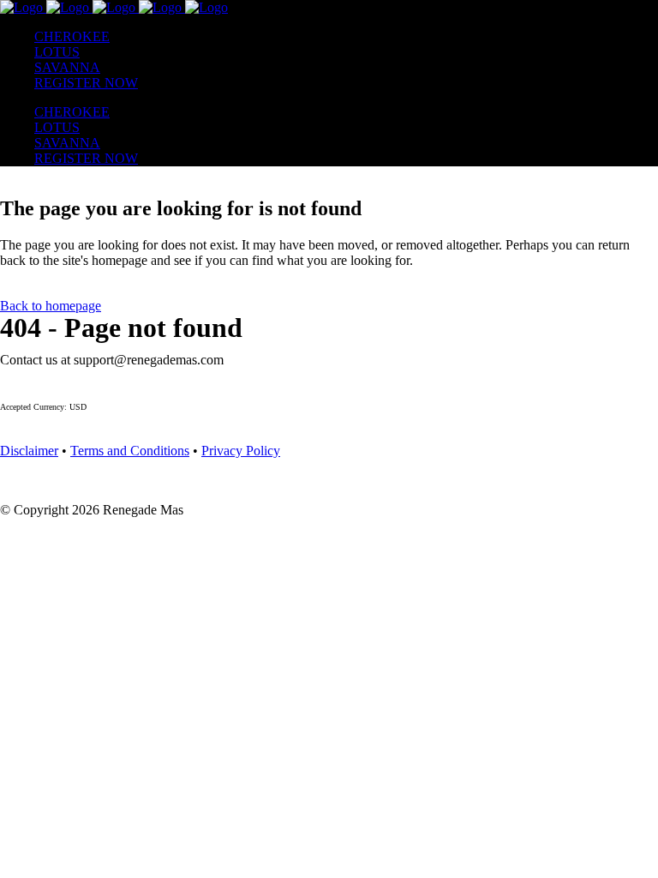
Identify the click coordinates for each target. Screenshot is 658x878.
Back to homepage (50, 305)
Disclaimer (29, 450)
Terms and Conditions (129, 450)
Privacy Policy (240, 450)
